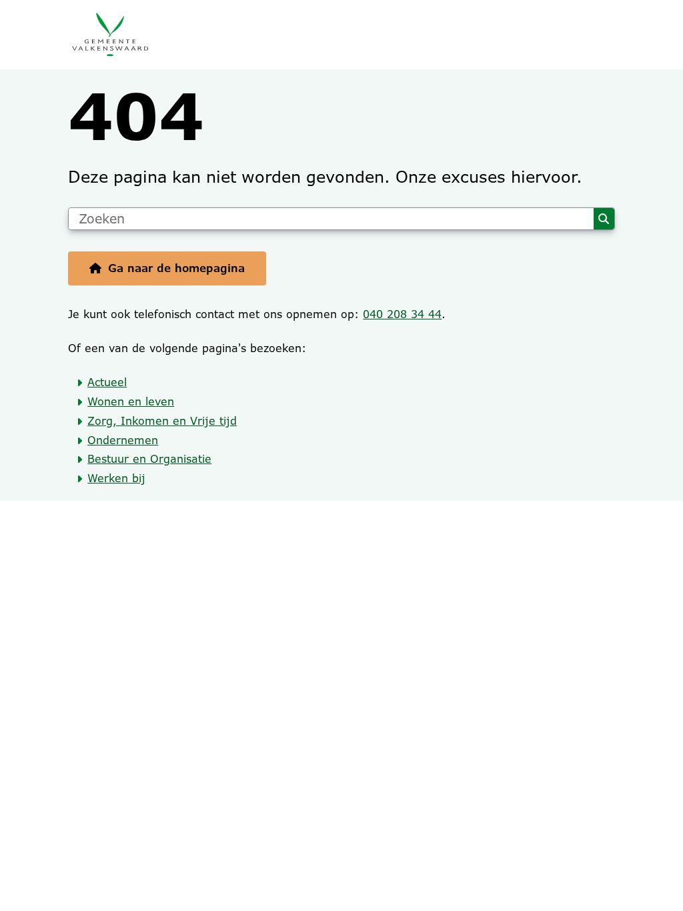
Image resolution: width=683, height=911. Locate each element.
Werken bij (116, 479)
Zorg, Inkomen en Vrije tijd (162, 421)
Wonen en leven (130, 402)
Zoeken (604, 218)
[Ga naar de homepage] (341, 35)
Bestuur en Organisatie (149, 459)
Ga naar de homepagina (176, 268)
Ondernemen (122, 440)
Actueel (107, 382)
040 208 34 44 (402, 314)
